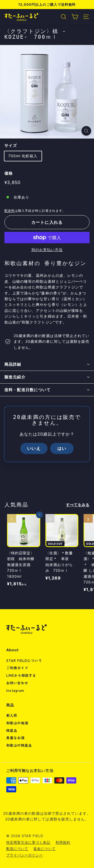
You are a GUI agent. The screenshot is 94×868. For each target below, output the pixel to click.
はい (61, 448)
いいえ (34, 448)
